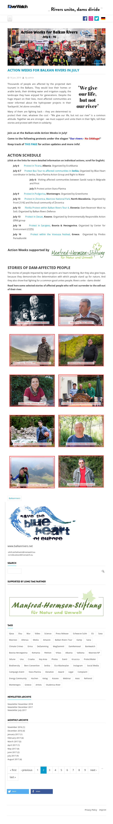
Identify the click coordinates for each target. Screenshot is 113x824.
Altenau (25, 640)
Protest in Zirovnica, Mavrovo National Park (47, 198)
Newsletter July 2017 (17, 710)
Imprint (102, 810)
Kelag (45, 678)
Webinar (67, 678)
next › (93, 770)
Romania (36, 652)
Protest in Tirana (32, 165)
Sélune (12, 659)
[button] (18, 791)
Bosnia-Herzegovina (18, 652)
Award (61, 672)
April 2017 (12, 745)
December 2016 (15, 730)
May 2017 (12, 748)
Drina (30, 646)
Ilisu (20, 633)
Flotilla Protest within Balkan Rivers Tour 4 (47, 207)
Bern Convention (32, 665)
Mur (28, 633)
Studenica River (53, 684)
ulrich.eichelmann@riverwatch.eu (21, 552)
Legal (70, 672)
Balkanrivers (14, 498)
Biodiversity (14, 665)
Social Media (93, 665)
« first (13, 770)
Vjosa (11, 633)
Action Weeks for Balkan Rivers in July (43, 70)
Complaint (82, 672)
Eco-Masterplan (61, 665)
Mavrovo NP (94, 652)
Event (64, 659)
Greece (28, 684)
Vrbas (58, 652)
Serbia (47, 665)
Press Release (62, 633)
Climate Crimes (16, 646)
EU (92, 633)
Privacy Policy (91, 810)
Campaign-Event (16, 672)
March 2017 (13, 741)
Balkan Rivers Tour (63, 640)
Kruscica (76, 659)
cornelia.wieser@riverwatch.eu (20, 555)
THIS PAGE (31, 144)
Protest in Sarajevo (39, 225)
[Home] (18, 6)
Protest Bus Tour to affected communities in (51, 170)
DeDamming (43, 646)
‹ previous (26, 770)
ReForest (88, 678)
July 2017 (12, 755)
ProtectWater (90, 659)
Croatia (31, 659)
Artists (39, 684)
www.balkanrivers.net (20, 546)
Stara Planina (35, 672)
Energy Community (18, 678)
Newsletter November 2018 (20, 704)
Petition (47, 652)
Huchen (34, 678)
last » (13, 777)
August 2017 (13, 759)
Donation (49, 672)
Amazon (47, 640)
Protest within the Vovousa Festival (50, 234)
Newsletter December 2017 (20, 707)
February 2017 (14, 738)
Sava (100, 633)
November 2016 (15, 727)
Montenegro (14, 684)
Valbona (80, 652)
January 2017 (14, 734)
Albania (68, 652)
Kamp (79, 640)
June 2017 (12, 752)
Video (37, 633)
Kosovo (55, 678)
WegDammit (58, 646)
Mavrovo (13, 640)
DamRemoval (75, 646)
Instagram (78, 665)
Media (36, 640)
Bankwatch (90, 646)
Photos (55, 659)
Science (47, 633)
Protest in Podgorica (34, 193)
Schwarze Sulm (80, 633)
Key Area (43, 659)
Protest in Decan (34, 216)
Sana (88, 640)
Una (22, 659)
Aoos (77, 678)
